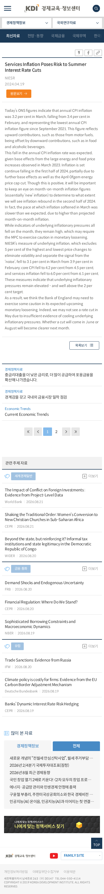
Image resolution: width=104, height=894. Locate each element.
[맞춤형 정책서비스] (52, 824)
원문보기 (16, 94)
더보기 (93, 476)
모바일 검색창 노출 (96, 8)
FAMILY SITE (74, 855)
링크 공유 (98, 53)
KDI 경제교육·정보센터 (52, 8)
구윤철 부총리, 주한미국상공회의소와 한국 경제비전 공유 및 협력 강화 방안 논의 (52, 794)
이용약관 (69, 872)
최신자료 (13, 35)
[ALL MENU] (7, 8)
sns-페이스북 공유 (89, 53)
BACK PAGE (28, 431)
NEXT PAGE (75, 431)
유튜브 (54, 856)
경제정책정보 (15, 23)
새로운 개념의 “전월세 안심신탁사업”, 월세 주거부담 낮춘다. (52, 758)
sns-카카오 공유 (79, 53)
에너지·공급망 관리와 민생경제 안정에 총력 (43, 787)
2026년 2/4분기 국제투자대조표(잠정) (39, 765)
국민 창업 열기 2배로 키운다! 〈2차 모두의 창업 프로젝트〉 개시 (52, 779)
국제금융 (58, 35)
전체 (76, 746)
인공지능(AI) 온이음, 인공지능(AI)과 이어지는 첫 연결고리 (52, 801)
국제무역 (79, 35)
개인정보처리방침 (16, 872)
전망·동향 (35, 35)
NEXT (66, 431)
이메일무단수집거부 (46, 872)
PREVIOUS (38, 431)
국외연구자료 (66, 23)
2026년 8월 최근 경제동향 (30, 772)
